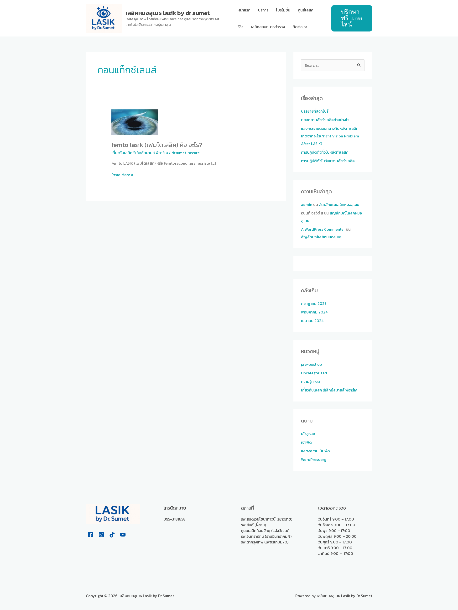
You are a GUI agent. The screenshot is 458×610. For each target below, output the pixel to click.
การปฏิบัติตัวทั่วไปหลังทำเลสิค (325, 152)
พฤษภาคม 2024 (314, 312)
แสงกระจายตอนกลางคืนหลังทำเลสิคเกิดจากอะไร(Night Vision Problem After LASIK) (330, 135)
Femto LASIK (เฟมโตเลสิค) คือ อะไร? (156, 144)
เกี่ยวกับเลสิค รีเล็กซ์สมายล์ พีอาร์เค (139, 153)
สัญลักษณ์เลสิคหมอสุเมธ (339, 204)
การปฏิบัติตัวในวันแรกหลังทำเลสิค (328, 161)
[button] (351, 18)
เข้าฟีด (306, 442)
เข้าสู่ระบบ (309, 434)
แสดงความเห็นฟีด (315, 451)
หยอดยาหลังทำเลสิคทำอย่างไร (325, 120)
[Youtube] (123, 534)
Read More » (122, 174)
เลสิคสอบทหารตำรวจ (268, 27)
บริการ (263, 10)
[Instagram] (101, 534)
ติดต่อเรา (299, 27)
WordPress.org (313, 459)
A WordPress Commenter (323, 229)
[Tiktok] (112, 534)
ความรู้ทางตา (311, 381)
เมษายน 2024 (312, 320)
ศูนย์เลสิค (305, 10)
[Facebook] (90, 534)
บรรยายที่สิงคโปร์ (314, 111)
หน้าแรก (244, 10)
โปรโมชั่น (283, 10)
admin (306, 204)
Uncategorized (314, 373)
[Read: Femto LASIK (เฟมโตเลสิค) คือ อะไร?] (134, 122)
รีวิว (240, 27)
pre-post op (311, 364)
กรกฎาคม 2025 (313, 303)
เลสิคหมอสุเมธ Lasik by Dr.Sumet (167, 12)
